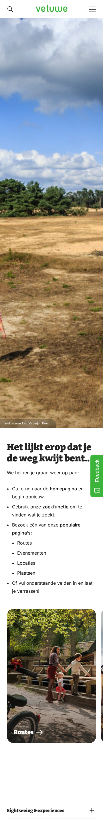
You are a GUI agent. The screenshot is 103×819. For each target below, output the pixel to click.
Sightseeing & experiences (35, 810)
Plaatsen (26, 573)
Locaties (26, 563)
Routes (24, 543)
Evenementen (31, 553)
